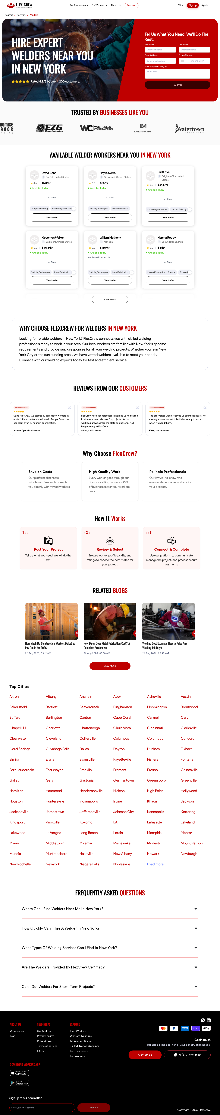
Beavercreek (89, 707)
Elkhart (186, 749)
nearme (9, 15)
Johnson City (123, 812)
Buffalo (14, 717)
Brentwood (189, 707)
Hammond (54, 791)
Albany (51, 696)
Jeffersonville (89, 812)
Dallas (84, 749)
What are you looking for (156, 66)
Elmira (14, 759)
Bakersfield (18, 707)
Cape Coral (122, 717)
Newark (153, 854)
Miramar (85, 843)
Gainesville (189, 770)
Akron (14, 696)
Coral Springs (19, 749)
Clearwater (18, 738)
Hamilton (16, 791)
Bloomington (157, 707)
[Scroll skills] (74, 209)
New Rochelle (20, 864)
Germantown (123, 780)
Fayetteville (122, 759)
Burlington (54, 717)
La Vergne (53, 833)
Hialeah (119, 791)
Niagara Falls (89, 864)
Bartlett (51, 707)
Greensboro (156, 780)
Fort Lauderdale (21, 770)
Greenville (189, 780)
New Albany (122, 854)
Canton (85, 717)
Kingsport (17, 822)
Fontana (187, 759)
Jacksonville (18, 812)
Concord (188, 738)
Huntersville (55, 801)
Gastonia (86, 780)
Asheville (154, 696)
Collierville (87, 738)
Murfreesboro (56, 854)
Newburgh (189, 854)
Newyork (21, 15)
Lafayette (154, 822)
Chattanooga (89, 728)
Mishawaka (122, 843)
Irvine (117, 801)
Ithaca (152, 801)
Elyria (50, 759)
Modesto (154, 843)
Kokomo (85, 822)
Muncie (15, 854)
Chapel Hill (17, 728)
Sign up (193, 5)
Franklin (85, 770)
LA (115, 822)
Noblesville (121, 864)
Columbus (121, 738)
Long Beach (88, 833)
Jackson (187, 801)
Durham (153, 749)
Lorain (118, 833)
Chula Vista (122, 728)
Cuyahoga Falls (57, 749)
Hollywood (189, 791)
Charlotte (53, 728)
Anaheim (86, 696)
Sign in (204, 5)
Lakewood (17, 833)
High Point (155, 791)
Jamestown (55, 812)
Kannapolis (155, 812)
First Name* (150, 44)
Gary (50, 780)
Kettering (188, 812)
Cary (184, 717)
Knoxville (53, 822)
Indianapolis (88, 801)
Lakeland (188, 822)
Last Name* (184, 44)
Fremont (119, 770)
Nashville (86, 854)
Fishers (152, 759)
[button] (52, 196)
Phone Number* (186, 55)
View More (110, 299)
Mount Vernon (192, 843)
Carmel (153, 717)
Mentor (186, 833)
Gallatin (15, 780)
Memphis (154, 833)
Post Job (131, 5)
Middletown (55, 843)
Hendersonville (91, 791)
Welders (33, 15)
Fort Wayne (54, 770)
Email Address (151, 55)
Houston (16, 801)
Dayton (119, 749)
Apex (117, 696)
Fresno (152, 770)
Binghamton (122, 707)
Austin (186, 696)
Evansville (87, 759)
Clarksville (189, 728)
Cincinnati (155, 728)
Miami (14, 843)
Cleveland (54, 738)
